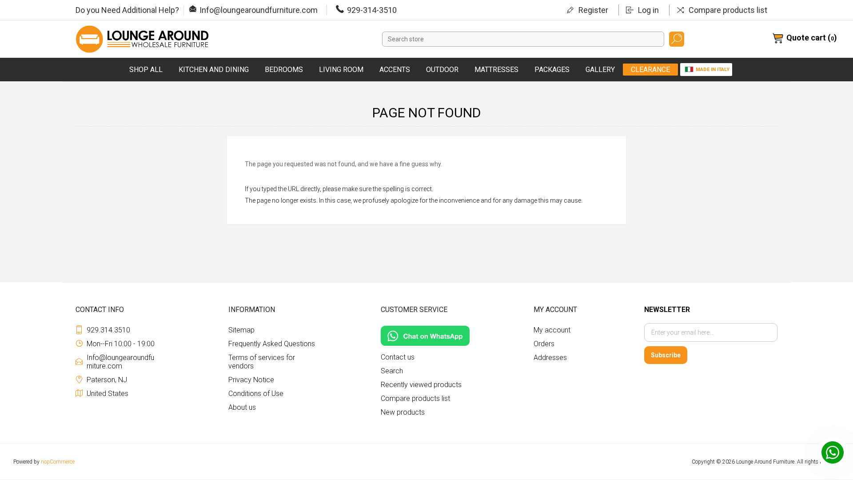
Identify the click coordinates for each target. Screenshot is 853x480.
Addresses (550, 357)
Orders (544, 344)
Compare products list (728, 10)
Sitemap (241, 330)
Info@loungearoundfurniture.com (258, 10)
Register (593, 10)
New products (403, 412)
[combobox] (523, 39)
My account (552, 330)
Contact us (398, 357)
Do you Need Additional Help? (127, 10)
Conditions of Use (255, 393)
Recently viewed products (421, 384)
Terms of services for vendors (261, 361)
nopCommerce (58, 462)
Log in (648, 10)
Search (676, 39)
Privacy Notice (251, 380)
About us (242, 407)
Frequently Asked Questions (271, 344)
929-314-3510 (372, 10)
